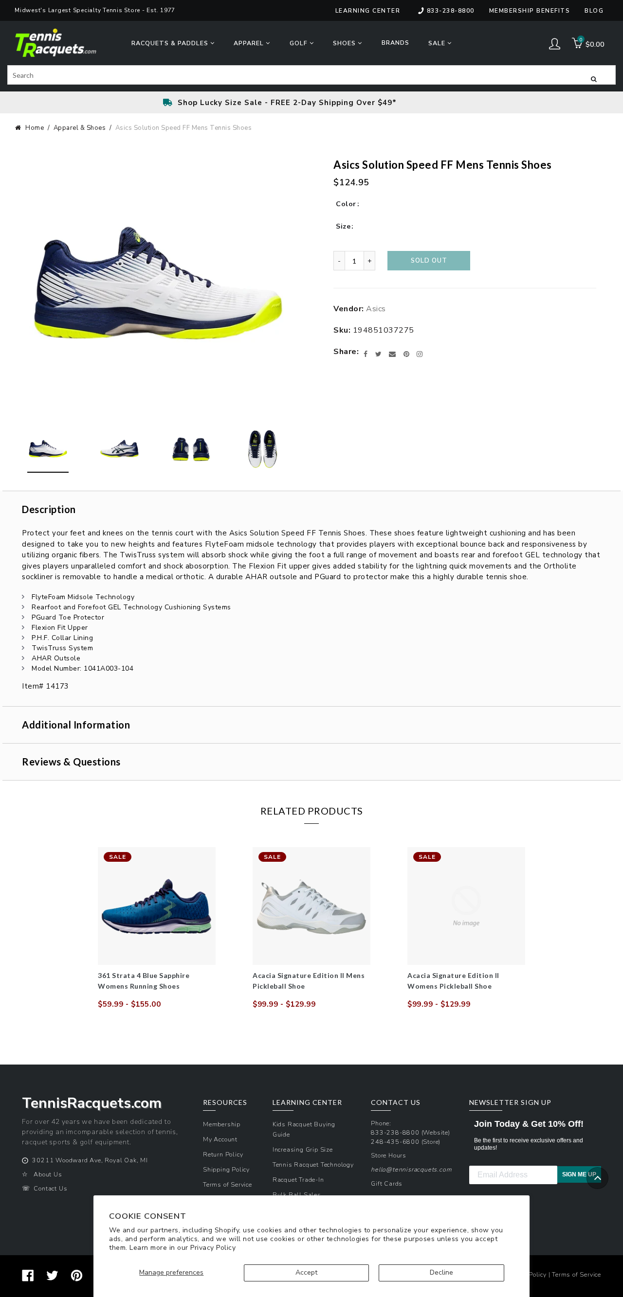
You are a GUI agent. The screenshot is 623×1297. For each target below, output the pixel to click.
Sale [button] (437, 43)
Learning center (368, 11)
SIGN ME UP (579, 1174)
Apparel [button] (250, 43)
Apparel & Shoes (80, 128)
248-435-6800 (395, 1141)
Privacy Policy (213, 1247)
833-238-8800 (451, 11)
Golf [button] (300, 43)
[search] (311, 75)
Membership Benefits (529, 11)
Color (346, 204)
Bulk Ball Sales (297, 1194)
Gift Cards (387, 1183)
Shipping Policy (226, 1169)
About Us (48, 1174)
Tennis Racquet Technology (313, 1164)
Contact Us (50, 1188)
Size (343, 226)
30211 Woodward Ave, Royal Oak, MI (89, 1160)
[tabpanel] (156, 928)
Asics (376, 308)
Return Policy (223, 1154)
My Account (220, 1139)
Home (34, 128)
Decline (441, 1272)
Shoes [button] (345, 43)
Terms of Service (227, 1184)
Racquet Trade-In (298, 1179)
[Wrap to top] (597, 1178)
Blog (594, 11)
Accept (306, 1272)
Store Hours (388, 1155)
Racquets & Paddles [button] (170, 43)
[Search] (593, 78)
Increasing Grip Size (303, 1149)
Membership (221, 1124)
